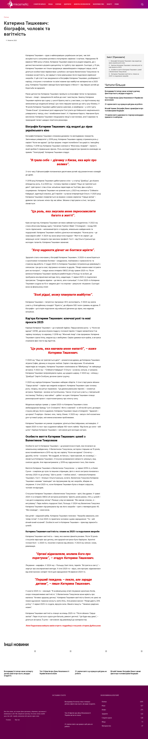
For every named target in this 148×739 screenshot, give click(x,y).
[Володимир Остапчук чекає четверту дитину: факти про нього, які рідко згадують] (20, 659)
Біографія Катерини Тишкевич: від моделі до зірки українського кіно (125, 62)
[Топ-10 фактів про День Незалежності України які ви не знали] (56, 659)
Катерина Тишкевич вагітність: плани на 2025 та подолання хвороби (124, 75)
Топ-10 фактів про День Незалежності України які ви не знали (124, 99)
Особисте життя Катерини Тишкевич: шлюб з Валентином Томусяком (125, 70)
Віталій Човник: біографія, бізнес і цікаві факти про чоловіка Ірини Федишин (126, 672)
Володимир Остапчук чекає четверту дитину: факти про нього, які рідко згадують (122, 92)
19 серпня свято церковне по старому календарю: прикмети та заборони (124, 116)
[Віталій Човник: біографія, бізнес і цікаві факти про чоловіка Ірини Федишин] (127, 659)
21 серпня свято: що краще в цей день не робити (123, 104)
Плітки (6, 17)
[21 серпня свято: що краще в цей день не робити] (92, 659)
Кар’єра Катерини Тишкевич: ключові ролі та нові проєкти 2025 (125, 66)
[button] (142, 4)
